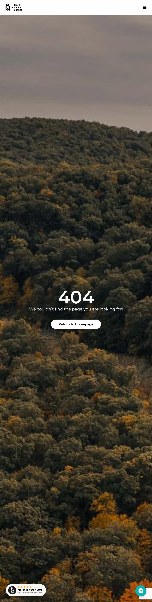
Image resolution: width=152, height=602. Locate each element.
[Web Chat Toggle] (140, 590)
